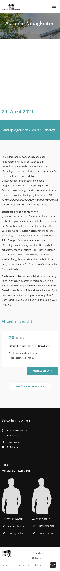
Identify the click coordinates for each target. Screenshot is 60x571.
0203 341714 (13, 442)
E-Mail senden (14, 447)
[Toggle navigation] (54, 6)
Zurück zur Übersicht (30, 386)
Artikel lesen (41, 370)
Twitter (38, 558)
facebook (40, 553)
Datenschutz (25, 565)
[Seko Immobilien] (15, 553)
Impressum (8, 565)
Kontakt (39, 565)
